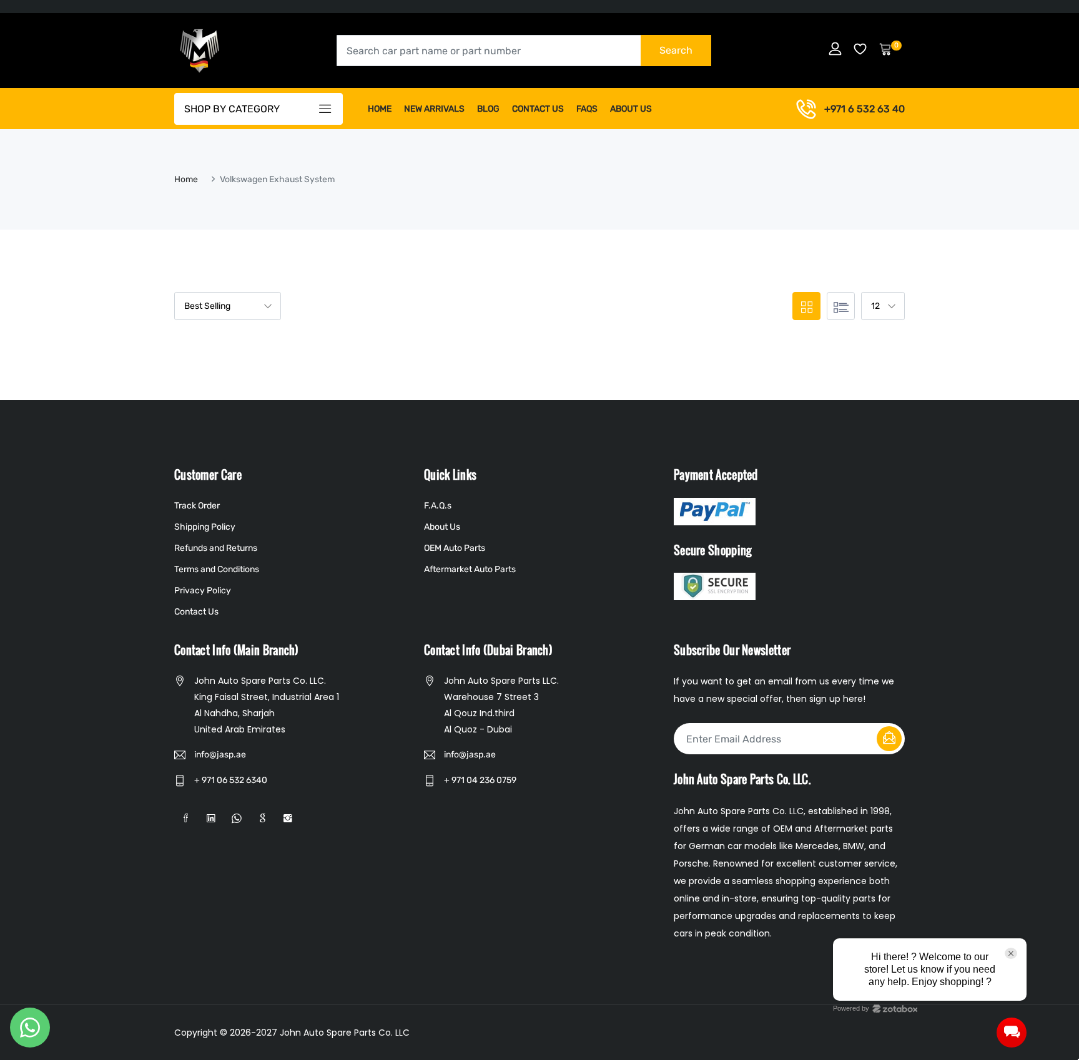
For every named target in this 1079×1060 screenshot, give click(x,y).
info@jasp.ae (220, 754)
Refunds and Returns (215, 548)
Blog (488, 109)
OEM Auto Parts (454, 548)
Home (380, 109)
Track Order (197, 505)
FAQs (587, 109)
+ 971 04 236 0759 (480, 780)
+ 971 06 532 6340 (230, 780)
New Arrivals (434, 109)
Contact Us (538, 109)
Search (675, 50)
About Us (631, 109)
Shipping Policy (204, 527)
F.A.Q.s (437, 505)
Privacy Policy (202, 590)
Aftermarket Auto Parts (470, 569)
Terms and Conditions (216, 569)
